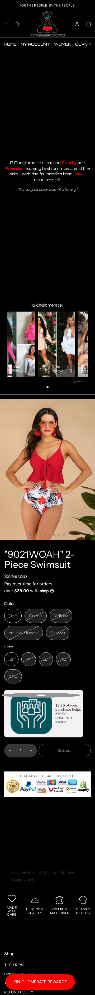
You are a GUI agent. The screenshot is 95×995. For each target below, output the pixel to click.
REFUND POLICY (18, 992)
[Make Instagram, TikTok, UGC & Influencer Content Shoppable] (78, 382)
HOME (10, 44)
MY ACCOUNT (35, 44)
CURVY (83, 44)
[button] (51, 344)
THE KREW (14, 965)
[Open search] (17, 24)
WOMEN (62, 44)
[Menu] (6, 24)
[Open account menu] (77, 24)
